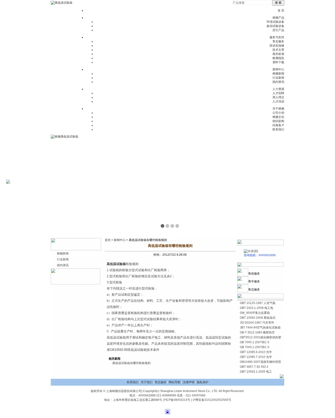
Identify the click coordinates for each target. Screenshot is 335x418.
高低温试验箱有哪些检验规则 (131, 363)
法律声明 (188, 382)
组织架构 (278, 121)
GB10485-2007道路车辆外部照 (260, 362)
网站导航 (174, 382)
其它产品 (278, 30)
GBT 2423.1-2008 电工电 (256, 308)
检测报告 (278, 58)
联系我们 (278, 129)
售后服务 (278, 41)
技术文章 (278, 49)
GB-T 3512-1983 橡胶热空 (257, 332)
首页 (108, 240)
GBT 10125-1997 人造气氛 (257, 303)
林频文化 (278, 117)
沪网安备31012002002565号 (212, 400)
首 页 (281, 10)
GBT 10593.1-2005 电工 (256, 371)
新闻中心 (278, 69)
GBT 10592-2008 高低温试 (257, 317)
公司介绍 (278, 112)
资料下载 (278, 62)
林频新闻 (278, 73)
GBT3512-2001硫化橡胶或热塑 (260, 337)
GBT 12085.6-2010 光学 (256, 352)
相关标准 (278, 54)
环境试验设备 (275, 22)
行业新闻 (278, 77)
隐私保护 (202, 382)
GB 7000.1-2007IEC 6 (254, 342)
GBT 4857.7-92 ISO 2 (254, 366)
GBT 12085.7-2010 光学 (256, 357)
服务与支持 (277, 37)
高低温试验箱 (116, 264)
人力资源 (278, 89)
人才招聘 (278, 93)
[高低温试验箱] (61, 2)
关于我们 (147, 382)
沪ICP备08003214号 (176, 400)
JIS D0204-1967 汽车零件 (257, 322)
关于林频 (278, 108)
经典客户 (278, 125)
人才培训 (278, 101)
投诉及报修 (277, 45)
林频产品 (278, 17)
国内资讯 (278, 82)
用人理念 (278, 97)
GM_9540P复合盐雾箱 (255, 313)
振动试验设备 (275, 26)
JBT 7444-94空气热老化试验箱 (260, 327)
